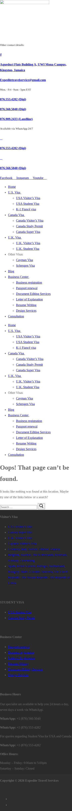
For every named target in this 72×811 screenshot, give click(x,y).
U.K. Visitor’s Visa (28, 243)
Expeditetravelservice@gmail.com (23, 80)
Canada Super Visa (28, 232)
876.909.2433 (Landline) (16, 119)
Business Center (18, 277)
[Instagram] (10, 805)
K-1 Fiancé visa (26, 209)
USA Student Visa (27, 203)
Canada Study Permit (29, 226)
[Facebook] (10, 799)
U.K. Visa (14, 237)
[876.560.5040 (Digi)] (1, 158)
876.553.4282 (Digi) (13, 99)
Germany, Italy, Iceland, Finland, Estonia (34, 549)
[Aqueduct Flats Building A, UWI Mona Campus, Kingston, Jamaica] (1, 54)
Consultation (16, 316)
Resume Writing (26, 305)
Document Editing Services (33, 293)
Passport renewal (26, 288)
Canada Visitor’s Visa (29, 220)
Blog (11, 271)
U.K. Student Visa (27, 248)
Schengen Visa (25, 265)
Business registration (29, 282)
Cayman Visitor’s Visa (22, 543)
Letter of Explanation (29, 299)
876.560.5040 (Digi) (13, 109)
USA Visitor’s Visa (28, 198)
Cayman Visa (24, 260)
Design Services (26, 310)
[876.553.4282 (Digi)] (1, 138)
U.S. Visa (14, 192)
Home (12, 186)
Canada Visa (16, 215)
